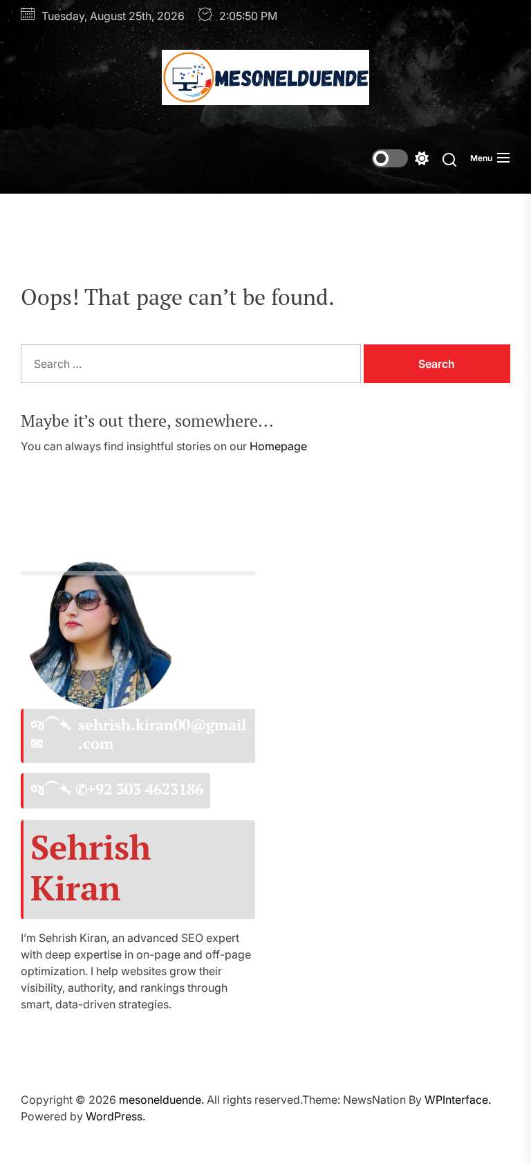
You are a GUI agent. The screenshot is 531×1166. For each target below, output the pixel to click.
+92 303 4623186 (145, 789)
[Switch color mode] (400, 158)
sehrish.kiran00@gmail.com (162, 734)
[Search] (449, 158)
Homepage (278, 446)
